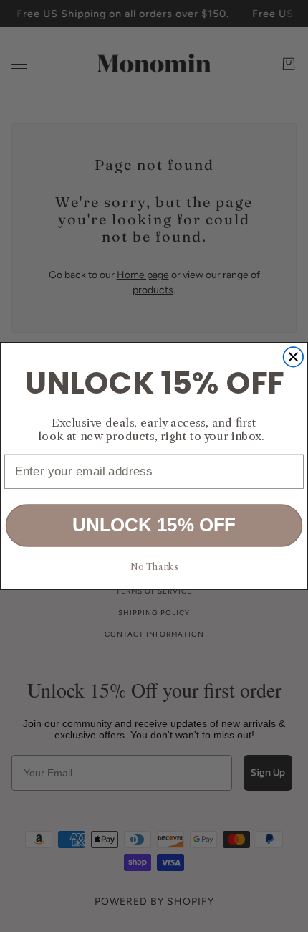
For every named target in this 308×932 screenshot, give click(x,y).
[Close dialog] (294, 357)
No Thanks (153, 566)
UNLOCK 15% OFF (154, 525)
